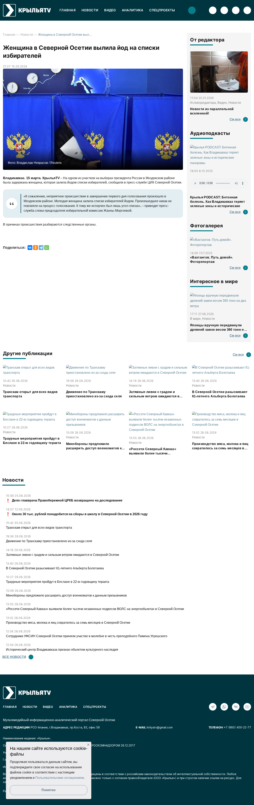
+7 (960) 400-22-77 (237, 727)
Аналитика (132, 10)
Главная (68, 10)
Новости (90, 10)
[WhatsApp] (46, 247)
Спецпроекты (162, 10)
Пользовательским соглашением (59, 777)
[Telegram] (41, 247)
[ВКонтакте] (30, 247)
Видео (110, 10)
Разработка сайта (15, 791)
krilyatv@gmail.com (160, 727)
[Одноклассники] (35, 247)
